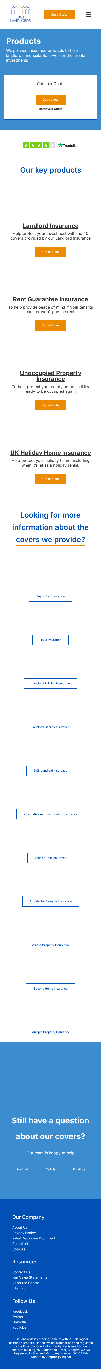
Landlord (36, 225)
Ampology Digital (58, 1357)
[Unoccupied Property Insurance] (50, 342)
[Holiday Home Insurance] (50, 422)
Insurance (64, 225)
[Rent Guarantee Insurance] (50, 268)
